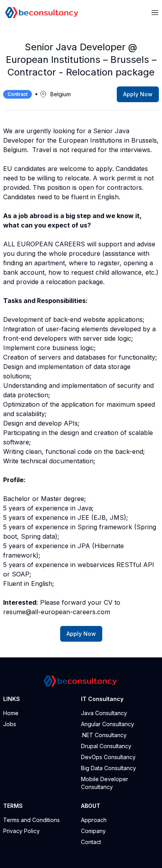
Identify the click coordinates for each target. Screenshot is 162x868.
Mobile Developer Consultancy (104, 783)
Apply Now (138, 94)
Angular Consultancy (107, 724)
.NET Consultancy (104, 735)
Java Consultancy (104, 713)
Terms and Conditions (31, 820)
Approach (94, 820)
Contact (91, 842)
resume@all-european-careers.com (56, 612)
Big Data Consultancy (108, 768)
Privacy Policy (21, 831)
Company (93, 831)
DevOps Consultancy (108, 757)
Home (10, 713)
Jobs (9, 724)
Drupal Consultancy (106, 746)
